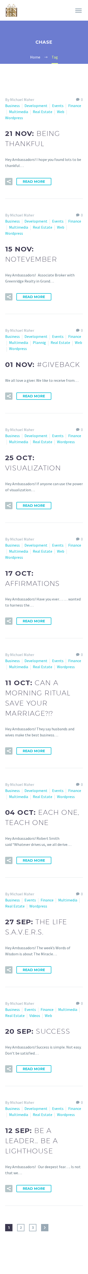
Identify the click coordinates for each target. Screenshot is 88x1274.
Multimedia (18, 111)
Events (58, 105)
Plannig (39, 342)
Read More (34, 181)
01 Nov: (42, 364)
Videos (34, 1015)
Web (60, 111)
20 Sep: (37, 1031)
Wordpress (14, 117)
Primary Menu (78, 10)
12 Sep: (31, 1140)
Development (35, 105)
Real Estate (42, 111)
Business (12, 105)
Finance (74, 105)
